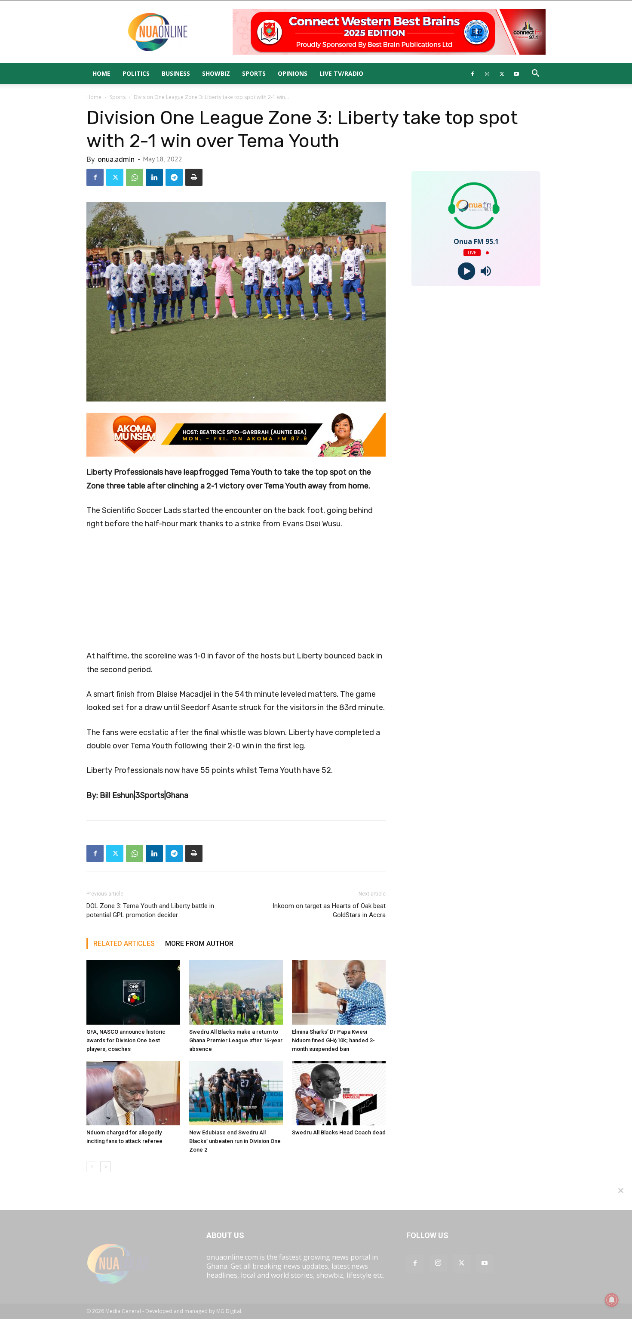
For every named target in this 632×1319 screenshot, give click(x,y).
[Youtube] (516, 73)
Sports (254, 73)
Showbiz (216, 73)
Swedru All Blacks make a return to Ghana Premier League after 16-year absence (235, 1040)
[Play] (466, 271)
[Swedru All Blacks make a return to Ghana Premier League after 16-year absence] (236, 992)
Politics (136, 73)
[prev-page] (91, 1166)
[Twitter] (501, 73)
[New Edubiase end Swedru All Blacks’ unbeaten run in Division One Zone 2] (236, 1093)
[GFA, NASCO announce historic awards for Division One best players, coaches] (133, 992)
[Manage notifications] (612, 1300)
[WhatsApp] (134, 177)
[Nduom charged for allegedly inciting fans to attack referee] (133, 1093)
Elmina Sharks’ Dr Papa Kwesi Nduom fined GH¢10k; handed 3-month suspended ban (333, 1040)
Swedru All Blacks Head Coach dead (339, 1132)
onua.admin (116, 159)
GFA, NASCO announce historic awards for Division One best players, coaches (126, 1040)
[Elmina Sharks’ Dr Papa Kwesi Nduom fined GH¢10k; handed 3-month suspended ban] (339, 992)
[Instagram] (487, 73)
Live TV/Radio (341, 73)
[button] (535, 74)
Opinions (292, 73)
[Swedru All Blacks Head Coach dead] (339, 1093)
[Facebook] (472, 73)
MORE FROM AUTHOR (199, 943)
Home (101, 73)
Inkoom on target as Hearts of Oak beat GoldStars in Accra (329, 910)
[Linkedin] (154, 177)
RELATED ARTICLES (124, 943)
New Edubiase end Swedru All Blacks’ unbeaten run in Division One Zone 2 (235, 1141)
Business (176, 73)
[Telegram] (174, 177)
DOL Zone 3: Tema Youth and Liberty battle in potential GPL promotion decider (150, 910)
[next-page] (105, 1166)
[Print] (193, 177)
